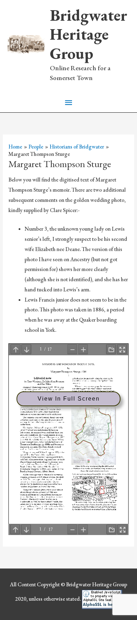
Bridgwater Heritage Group (88, 34)
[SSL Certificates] (102, 598)
